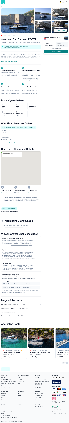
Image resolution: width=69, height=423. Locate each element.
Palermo (20, 399)
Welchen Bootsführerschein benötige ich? (21, 245)
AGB (19, 383)
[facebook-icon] (53, 378)
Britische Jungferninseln (6, 402)
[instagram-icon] (59, 378)
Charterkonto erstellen (6, 387)
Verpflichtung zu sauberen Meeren (8, 381)
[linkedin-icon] (63, 378)
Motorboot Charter (39, 397)
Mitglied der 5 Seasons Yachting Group (8, 412)
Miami (19, 397)
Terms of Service (62, 402)
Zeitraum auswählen (56, 51)
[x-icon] (56, 378)
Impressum (20, 385)
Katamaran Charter (39, 395)
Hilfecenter (37, 377)
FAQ (19, 377)
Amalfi (19, 404)
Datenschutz (21, 381)
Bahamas (3, 404)
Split (19, 393)
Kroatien (10, 6)
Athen (19, 395)
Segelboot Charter (39, 393)
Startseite (4, 6)
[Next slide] (66, 363)
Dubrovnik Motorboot (26, 6)
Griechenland (4, 393)
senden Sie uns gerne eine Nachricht (14, 227)
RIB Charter (37, 404)
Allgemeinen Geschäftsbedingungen (16, 292)
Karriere (3, 385)
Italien (2, 397)
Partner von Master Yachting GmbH (9, 417)
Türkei (2, 399)
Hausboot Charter (39, 402)
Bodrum (19, 402)
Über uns (3, 377)
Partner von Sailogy (5, 415)
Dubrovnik (17, 6)
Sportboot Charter (39, 406)
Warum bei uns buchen (6, 379)
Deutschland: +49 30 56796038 (42, 381)
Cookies (20, 379)
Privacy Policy (55, 402)
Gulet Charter (38, 399)
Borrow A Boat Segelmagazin (7, 383)
